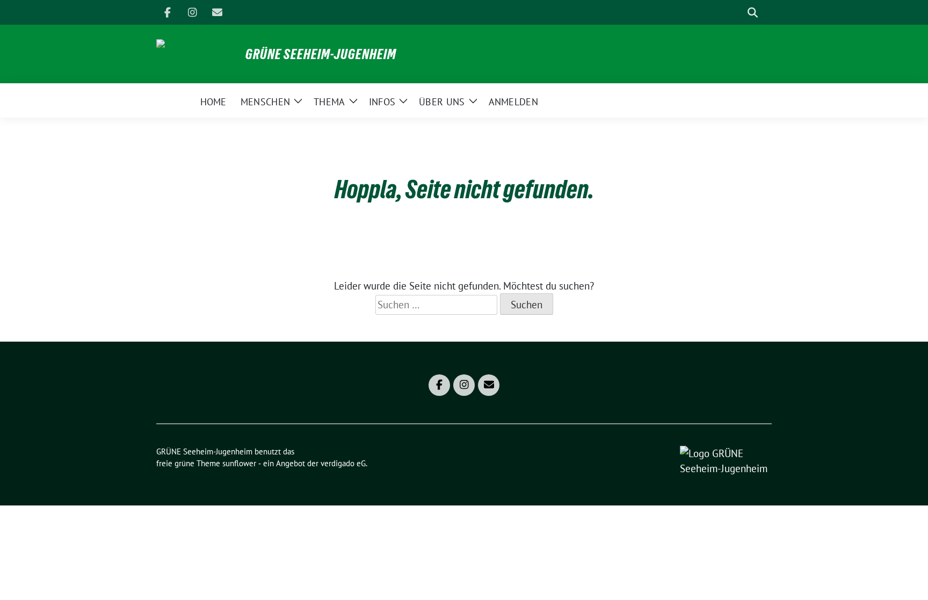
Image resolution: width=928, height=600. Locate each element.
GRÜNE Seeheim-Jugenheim (320, 54)
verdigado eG (343, 463)
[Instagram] (192, 12)
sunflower (239, 463)
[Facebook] (167, 12)
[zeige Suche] (752, 12)
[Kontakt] (217, 12)
